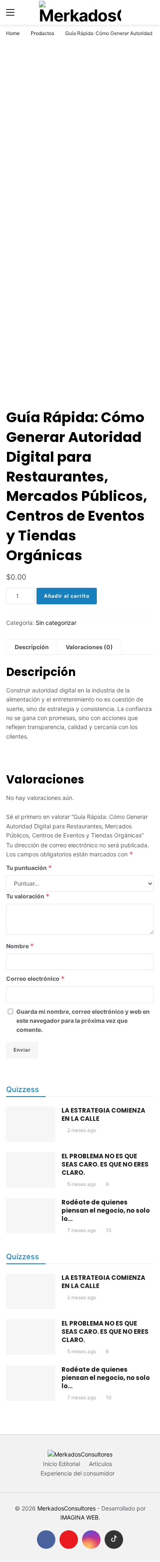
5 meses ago (81, 1184)
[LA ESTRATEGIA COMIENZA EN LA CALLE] (30, 1124)
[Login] (148, 12)
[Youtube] (68, 1539)
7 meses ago (81, 1230)
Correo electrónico (35, 978)
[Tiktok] (114, 1539)
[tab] (31, 647)
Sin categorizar (56, 622)
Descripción (32, 646)
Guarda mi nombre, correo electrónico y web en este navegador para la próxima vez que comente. (83, 1021)
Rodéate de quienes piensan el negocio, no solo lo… (106, 1210)
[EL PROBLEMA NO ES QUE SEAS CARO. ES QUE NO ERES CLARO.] (30, 1170)
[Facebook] (46, 1539)
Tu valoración (28, 896)
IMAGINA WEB (79, 1517)
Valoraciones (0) (89, 646)
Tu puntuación (29, 868)
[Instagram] (91, 1539)
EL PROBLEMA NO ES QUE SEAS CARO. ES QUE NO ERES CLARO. (105, 1164)
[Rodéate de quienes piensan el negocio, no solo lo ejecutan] (30, 1216)
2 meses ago (81, 1130)
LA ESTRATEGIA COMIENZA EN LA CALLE (103, 1114)
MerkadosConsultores (66, 1508)
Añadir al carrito (66, 596)
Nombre (20, 946)
